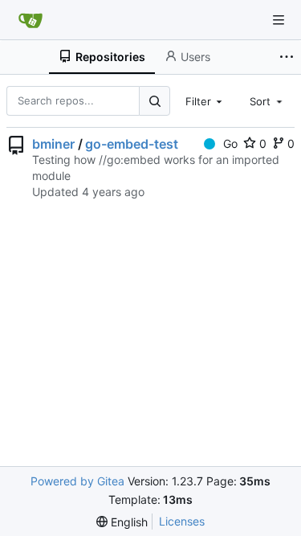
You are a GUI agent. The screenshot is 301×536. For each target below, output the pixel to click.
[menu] (122, 522)
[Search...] (154, 101)
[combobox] (205, 100)
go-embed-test (131, 144)
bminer (53, 144)
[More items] (288, 57)
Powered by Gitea (77, 481)
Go (230, 143)
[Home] (30, 20)
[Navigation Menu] (278, 20)
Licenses (182, 521)
